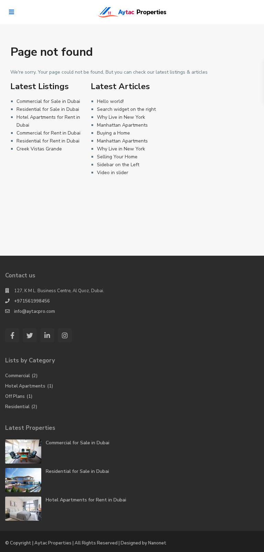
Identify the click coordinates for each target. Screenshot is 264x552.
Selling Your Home (117, 156)
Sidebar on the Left (118, 164)
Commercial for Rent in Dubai (48, 133)
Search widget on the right (126, 109)
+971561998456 (32, 301)
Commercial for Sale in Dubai (48, 101)
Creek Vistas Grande (39, 149)
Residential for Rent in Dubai (47, 141)
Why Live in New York (121, 117)
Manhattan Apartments (122, 125)
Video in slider (112, 172)
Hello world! (110, 101)
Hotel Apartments (25, 386)
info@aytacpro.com (34, 311)
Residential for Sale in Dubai (47, 109)
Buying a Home (113, 133)
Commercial (17, 376)
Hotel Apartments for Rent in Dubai (86, 500)
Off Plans (15, 396)
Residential (17, 407)
